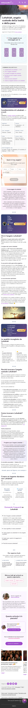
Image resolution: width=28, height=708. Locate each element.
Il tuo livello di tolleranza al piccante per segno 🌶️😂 (9, 663)
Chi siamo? (17, 687)
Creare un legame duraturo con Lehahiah (14, 80)
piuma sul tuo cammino (8, 294)
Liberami (22, 102)
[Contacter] (22, 2)
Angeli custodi (19, 580)
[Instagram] (11, 684)
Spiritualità (14, 583)
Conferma (14, 179)
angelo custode (12, 115)
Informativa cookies (13, 693)
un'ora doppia (4, 303)
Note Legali (4, 693)
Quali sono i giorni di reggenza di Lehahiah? (11, 539)
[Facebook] (8, 684)
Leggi (2, 673)
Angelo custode (9, 580)
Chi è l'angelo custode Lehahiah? (12, 516)
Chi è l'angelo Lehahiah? (10, 71)
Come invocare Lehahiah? (10, 78)
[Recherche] (20, 2)
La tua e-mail (6, 172)
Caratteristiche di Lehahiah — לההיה (13, 69)
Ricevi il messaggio (20, 223)
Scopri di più (21, 330)
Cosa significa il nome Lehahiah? (12, 528)
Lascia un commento (13, 643)
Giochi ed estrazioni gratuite (8, 688)
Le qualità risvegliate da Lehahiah (12, 73)
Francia (20, 697)
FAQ (22, 687)
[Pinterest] (16, 684)
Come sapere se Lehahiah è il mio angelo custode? (14, 533)
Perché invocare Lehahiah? (10, 543)
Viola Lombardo (18, 32)
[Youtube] (13, 684)
